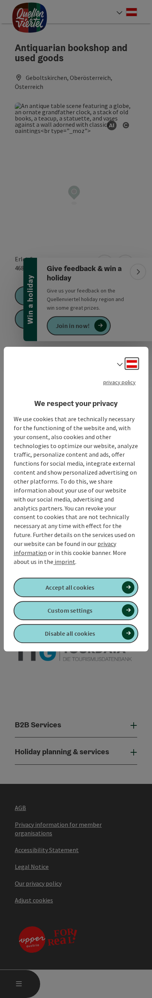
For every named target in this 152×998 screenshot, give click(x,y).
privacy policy (119, 382)
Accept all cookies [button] (70, 587)
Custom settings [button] (70, 610)
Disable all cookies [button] (70, 633)
